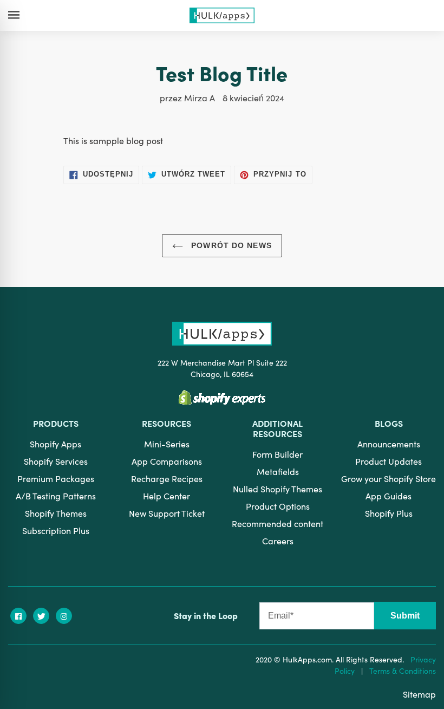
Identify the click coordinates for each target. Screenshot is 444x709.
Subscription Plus (55, 530)
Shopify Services (56, 461)
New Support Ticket (167, 513)
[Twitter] (41, 616)
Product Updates (388, 461)
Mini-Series (167, 444)
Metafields (278, 471)
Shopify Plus (389, 513)
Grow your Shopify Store (388, 478)
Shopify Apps (55, 444)
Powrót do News (230, 245)
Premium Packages (55, 478)
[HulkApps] (222, 15)
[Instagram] (64, 616)
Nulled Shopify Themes (277, 489)
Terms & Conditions (402, 670)
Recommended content (277, 523)
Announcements (388, 444)
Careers (277, 541)
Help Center (166, 496)
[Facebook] (18, 616)
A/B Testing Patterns (56, 496)
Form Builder (277, 454)
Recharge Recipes (167, 478)
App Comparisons (167, 461)
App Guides (388, 496)
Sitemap (419, 694)
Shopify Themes (56, 513)
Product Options (278, 506)
